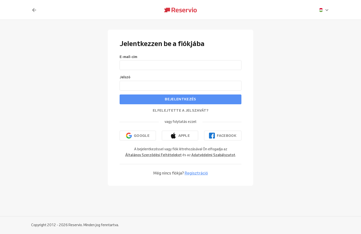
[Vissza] (34, 10)
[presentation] (324, 10)
